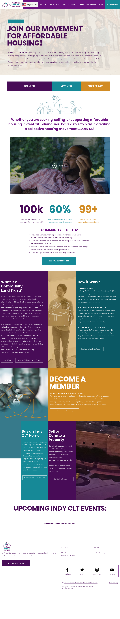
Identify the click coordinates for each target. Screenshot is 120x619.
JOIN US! (87, 129)
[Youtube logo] (112, 569)
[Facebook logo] (67, 569)
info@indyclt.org (99, 553)
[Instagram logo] (97, 569)
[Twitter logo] (82, 569)
